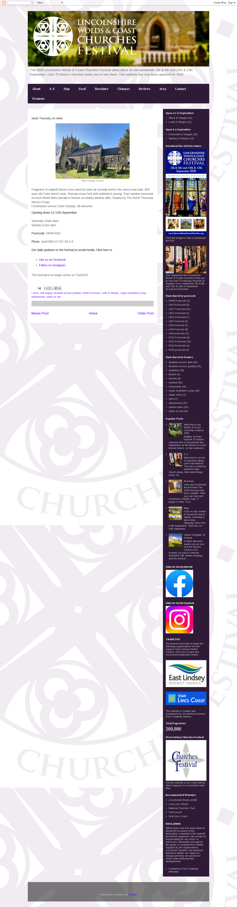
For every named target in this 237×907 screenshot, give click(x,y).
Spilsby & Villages (179, 138)
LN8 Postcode (176, 329)
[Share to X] (53, 288)
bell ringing (46, 293)
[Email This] (46, 288)
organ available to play (133, 293)
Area (162, 89)
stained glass (176, 407)
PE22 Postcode (177, 337)
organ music (175, 394)
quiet (171, 398)
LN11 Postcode (177, 309)
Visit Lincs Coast (178, 816)
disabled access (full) (180, 362)
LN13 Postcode (177, 317)
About (36, 89)
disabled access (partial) (67, 293)
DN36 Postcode (91, 293)
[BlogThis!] (49, 288)
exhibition (174, 370)
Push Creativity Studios (178, 716)
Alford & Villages (178, 118)
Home (93, 313)
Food (82, 89)
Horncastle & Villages (180, 134)
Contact (180, 89)
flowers (172, 374)
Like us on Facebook (52, 259)
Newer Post (40, 313)
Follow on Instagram (52, 265)
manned (173, 382)
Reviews (144, 89)
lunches (173, 378)
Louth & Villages (110, 293)
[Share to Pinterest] (60, 288)
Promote (38, 98)
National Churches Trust (182, 808)
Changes (123, 89)
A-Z (52, 89)
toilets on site (53, 296)
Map (67, 89)
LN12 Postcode (177, 313)
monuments (175, 386)
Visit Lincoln (175, 812)
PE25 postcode (177, 349)
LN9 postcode (176, 333)
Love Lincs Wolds (178, 804)
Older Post (146, 313)
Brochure (102, 89)
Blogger (133, 894)
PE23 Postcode (177, 341)
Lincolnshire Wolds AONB (183, 800)
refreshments (38, 296)
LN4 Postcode (176, 325)
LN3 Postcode (176, 321)
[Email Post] (39, 288)
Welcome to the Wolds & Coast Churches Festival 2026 (193, 429)
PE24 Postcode (177, 345)
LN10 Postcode (177, 304)
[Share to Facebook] (56, 288)
